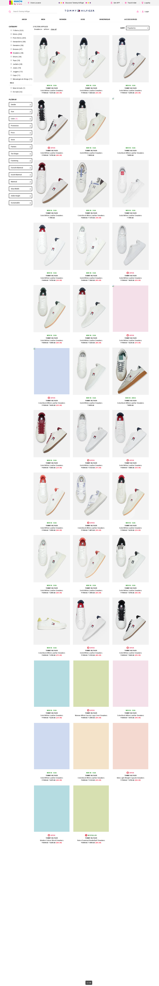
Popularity (131, 28)
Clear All (54, 29)
